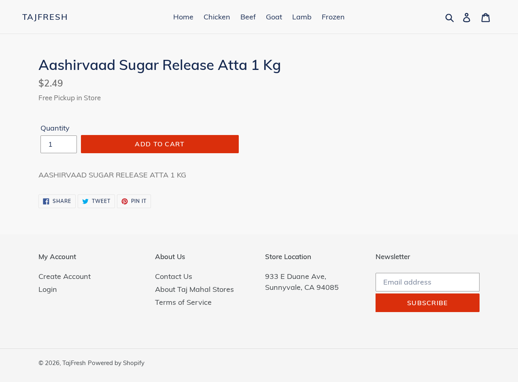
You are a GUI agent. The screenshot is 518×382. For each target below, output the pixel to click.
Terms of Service (183, 302)
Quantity (55, 128)
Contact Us (173, 276)
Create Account (64, 276)
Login (47, 289)
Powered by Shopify (116, 363)
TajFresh (45, 17)
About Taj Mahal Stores (194, 289)
